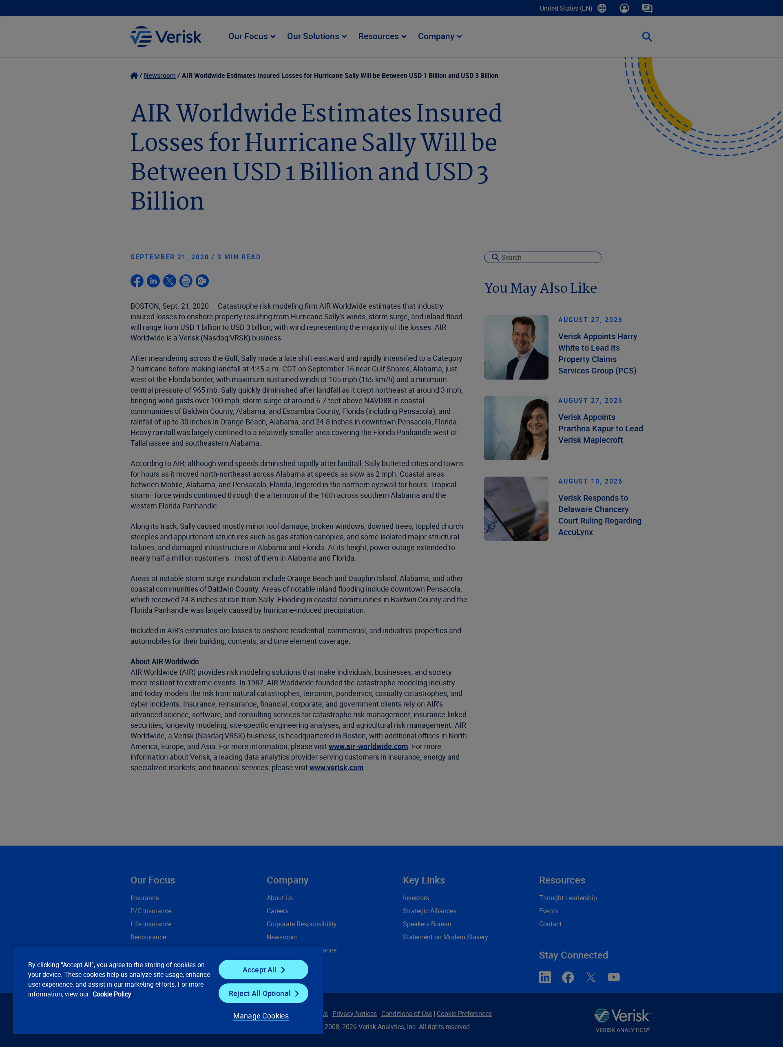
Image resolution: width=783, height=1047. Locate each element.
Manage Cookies (261, 1015)
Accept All (260, 969)
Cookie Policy (112, 994)
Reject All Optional (260, 993)
